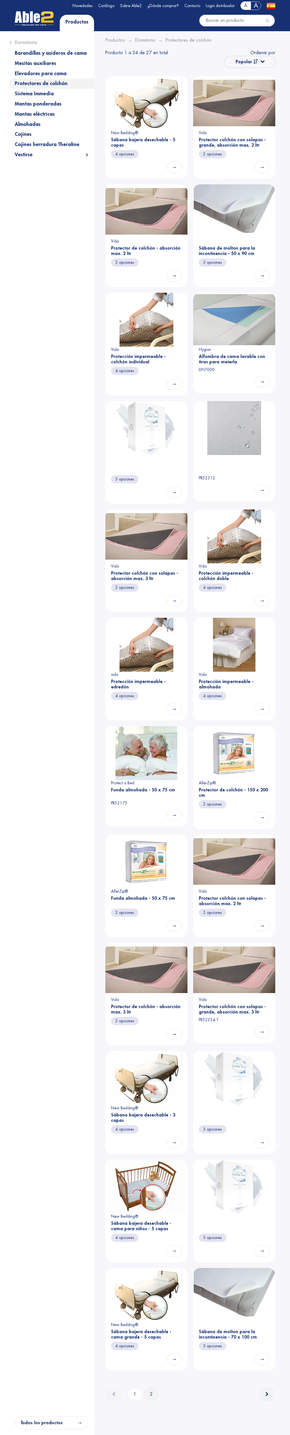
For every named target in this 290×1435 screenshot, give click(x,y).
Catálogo (106, 6)
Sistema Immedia (34, 93)
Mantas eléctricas (35, 114)
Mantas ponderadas (38, 103)
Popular (244, 62)
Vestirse (24, 154)
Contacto (192, 6)
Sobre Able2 (131, 6)
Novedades (82, 6)
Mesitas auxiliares (35, 63)
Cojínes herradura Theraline (47, 144)
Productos (76, 21)
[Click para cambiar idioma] (271, 5)
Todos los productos (42, 1423)
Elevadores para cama (41, 73)
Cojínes (23, 134)
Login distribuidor (220, 6)
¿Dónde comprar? (163, 6)
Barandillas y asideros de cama (51, 53)
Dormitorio (26, 42)
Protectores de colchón (41, 83)
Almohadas (27, 124)
